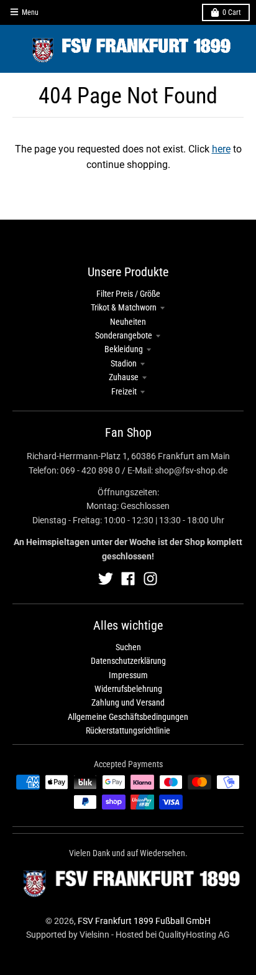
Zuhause (124, 377)
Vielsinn (94, 935)
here (221, 149)
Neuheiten (128, 322)
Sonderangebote (123, 335)
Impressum (128, 675)
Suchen (128, 647)
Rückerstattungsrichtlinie (128, 730)
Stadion (124, 363)
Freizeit (124, 391)
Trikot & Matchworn (124, 307)
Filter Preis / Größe (128, 294)
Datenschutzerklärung (128, 661)
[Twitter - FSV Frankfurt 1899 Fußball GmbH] (105, 578)
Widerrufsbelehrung (128, 689)
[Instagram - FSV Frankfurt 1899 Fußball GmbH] (150, 578)
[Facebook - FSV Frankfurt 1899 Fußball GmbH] (128, 578)
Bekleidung (123, 349)
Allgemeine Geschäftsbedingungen (128, 717)
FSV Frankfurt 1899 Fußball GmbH (144, 921)
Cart (231, 12)
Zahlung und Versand (128, 702)
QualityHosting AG (194, 935)
